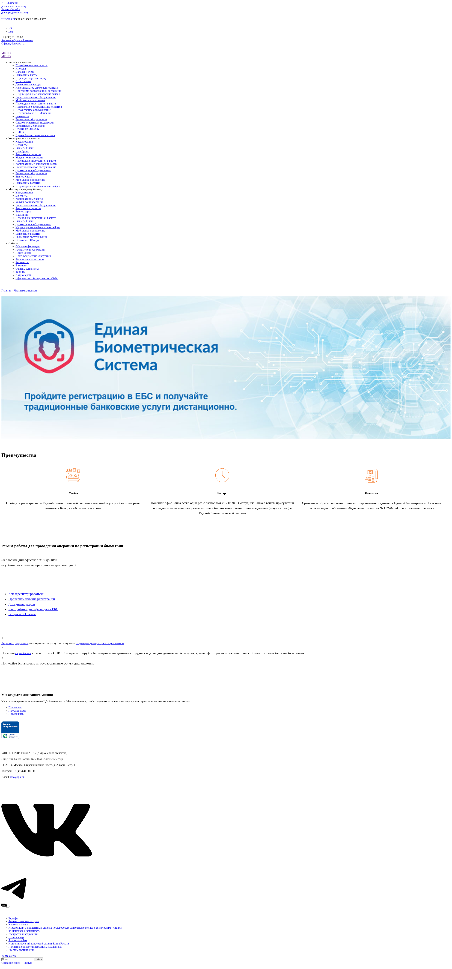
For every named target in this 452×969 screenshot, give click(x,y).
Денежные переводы (28, 84)
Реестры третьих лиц (21, 949)
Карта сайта (8, 955)
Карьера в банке (18, 924)
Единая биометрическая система (35, 135)
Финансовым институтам (23, 921)
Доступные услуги (21, 604)
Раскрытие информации (30, 249)
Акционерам (23, 274)
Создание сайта (10, 962)
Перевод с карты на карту (31, 78)
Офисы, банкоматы (13, 43)
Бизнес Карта (24, 176)
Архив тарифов (17, 940)
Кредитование (24, 141)
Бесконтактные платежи (30, 125)
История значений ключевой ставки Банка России (38, 943)
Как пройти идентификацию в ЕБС (33, 609)
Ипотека (21, 68)
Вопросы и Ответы (22, 614)
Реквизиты (22, 262)
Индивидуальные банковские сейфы (38, 93)
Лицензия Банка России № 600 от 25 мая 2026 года (32, 758)
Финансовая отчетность (30, 259)
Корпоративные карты (29, 198)
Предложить (15, 713)
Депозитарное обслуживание (33, 109)
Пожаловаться (17, 710)
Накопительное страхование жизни (37, 87)
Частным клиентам (25, 290)
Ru (10, 27)
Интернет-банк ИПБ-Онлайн (33, 113)
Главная (6, 290)
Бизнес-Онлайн (25, 147)
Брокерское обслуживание (31, 119)
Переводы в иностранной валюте (36, 103)
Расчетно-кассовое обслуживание (36, 97)
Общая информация (28, 246)
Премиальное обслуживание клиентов (39, 106)
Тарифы (20, 271)
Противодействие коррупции (33, 255)
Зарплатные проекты (28, 154)
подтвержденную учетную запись (100, 643)
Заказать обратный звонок (17, 40)
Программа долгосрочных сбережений (39, 90)
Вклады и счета (25, 71)
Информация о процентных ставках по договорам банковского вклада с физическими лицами (65, 927)
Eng (10, 31)
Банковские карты (26, 74)
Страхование (23, 81)
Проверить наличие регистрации (31, 599)
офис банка (23, 653)
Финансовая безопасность (24, 930)
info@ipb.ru (17, 776)
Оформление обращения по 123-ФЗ (37, 278)
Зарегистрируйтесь (14, 643)
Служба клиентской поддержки (35, 122)
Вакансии (21, 265)
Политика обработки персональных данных (35, 946)
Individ (28, 962)
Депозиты (22, 144)
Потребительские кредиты (31, 65)
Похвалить (15, 707)
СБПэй (20, 132)
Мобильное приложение (30, 100)
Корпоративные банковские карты (36, 163)
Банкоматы (22, 116)
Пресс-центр (23, 252)
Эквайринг (22, 151)
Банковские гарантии (28, 182)
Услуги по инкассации (29, 157)
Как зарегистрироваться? (26, 594)
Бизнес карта (23, 211)
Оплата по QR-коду (27, 128)
